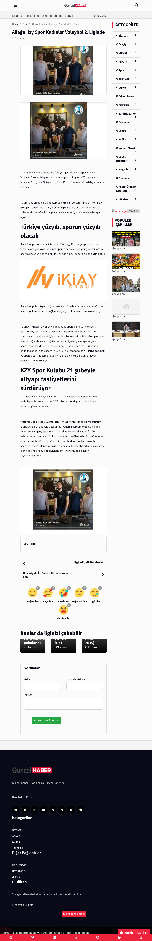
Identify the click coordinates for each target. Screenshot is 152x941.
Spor (121, 70)
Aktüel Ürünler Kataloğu (126, 189)
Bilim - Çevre (126, 96)
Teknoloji (124, 79)
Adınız (28, 679)
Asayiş (122, 44)
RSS (17, 876)
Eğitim (122, 131)
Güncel (122, 53)
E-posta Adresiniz (77, 679)
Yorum (28, 694)
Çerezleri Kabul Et (135, 933)
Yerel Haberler (127, 113)
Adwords (123, 105)
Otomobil (124, 178)
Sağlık (122, 139)
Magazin (123, 169)
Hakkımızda (19, 865)
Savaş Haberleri (121, 159)
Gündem (123, 199)
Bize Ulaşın (18, 871)
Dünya (122, 87)
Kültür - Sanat (126, 148)
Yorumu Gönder (47, 720)
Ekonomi (123, 122)
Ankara (122, 61)
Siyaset (122, 35)
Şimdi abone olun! (74, 914)
